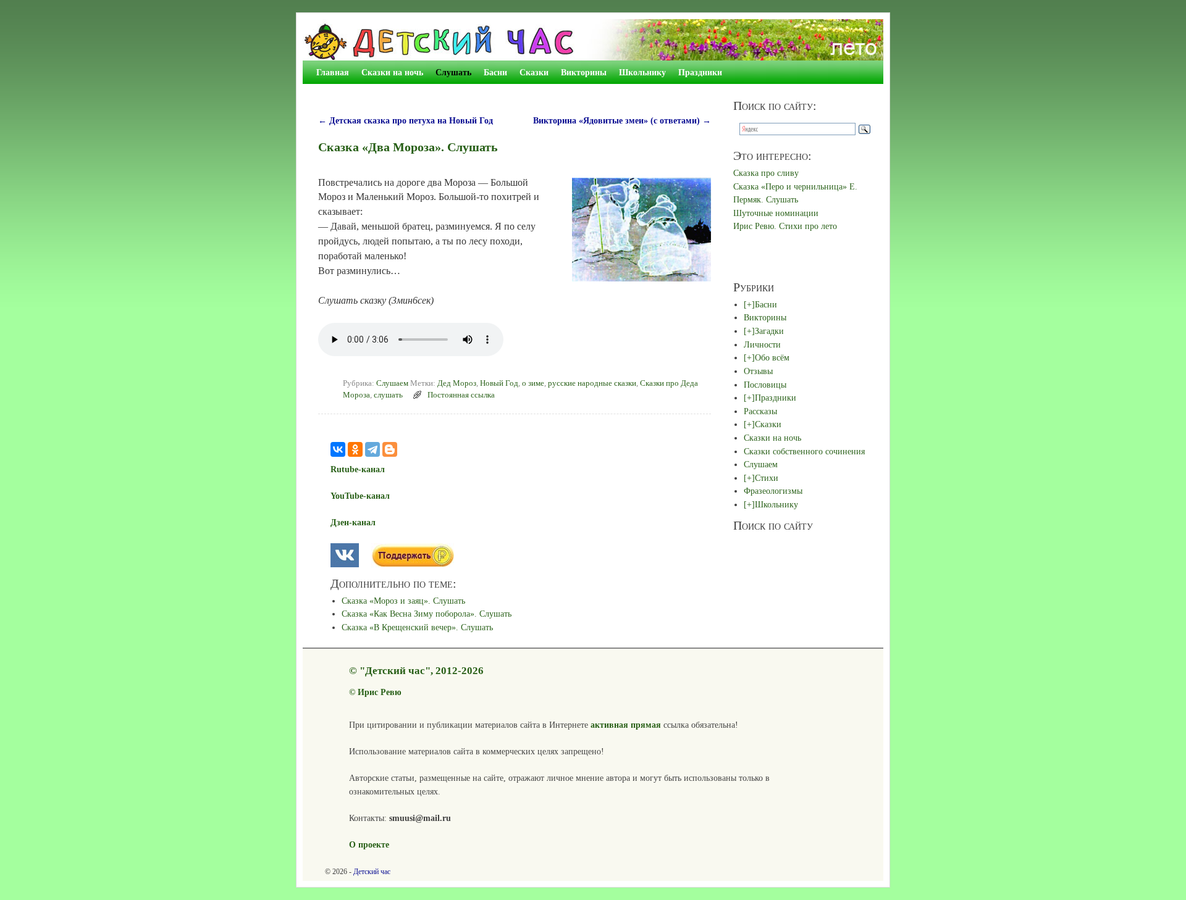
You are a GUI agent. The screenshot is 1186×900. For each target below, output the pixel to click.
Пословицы (765, 385)
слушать (388, 395)
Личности (762, 344)
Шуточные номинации (775, 213)
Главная (332, 72)
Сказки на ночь (392, 72)
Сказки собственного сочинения (804, 451)
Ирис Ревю (380, 692)
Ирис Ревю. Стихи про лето (785, 226)
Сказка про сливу (766, 173)
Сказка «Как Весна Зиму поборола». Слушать (426, 614)
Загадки (769, 331)
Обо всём (772, 357)
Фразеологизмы (773, 491)
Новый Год (499, 383)
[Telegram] (372, 449)
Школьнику (642, 72)
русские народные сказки (592, 383)
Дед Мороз (456, 383)
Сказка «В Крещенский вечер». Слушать (417, 627)
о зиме (533, 383)
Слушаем (392, 383)
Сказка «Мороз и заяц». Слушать (403, 601)
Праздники (700, 72)
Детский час (371, 871)
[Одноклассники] (355, 449)
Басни (495, 72)
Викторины (584, 72)
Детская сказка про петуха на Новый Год (405, 120)
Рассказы (760, 411)
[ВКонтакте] (337, 449)
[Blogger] (389, 449)
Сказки (534, 72)
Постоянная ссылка (461, 395)
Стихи (766, 478)
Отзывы (758, 371)
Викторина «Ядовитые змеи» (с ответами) (622, 120)
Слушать (453, 72)
